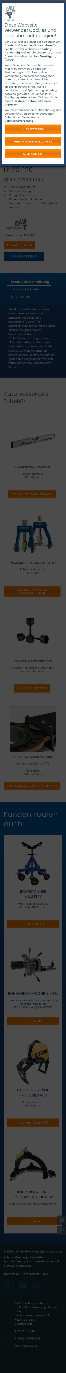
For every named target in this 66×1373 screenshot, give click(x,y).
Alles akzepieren (33, 129)
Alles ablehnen (33, 154)
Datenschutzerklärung (19, 121)
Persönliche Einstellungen (33, 141)
